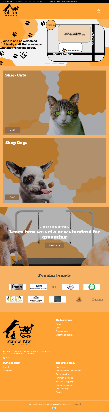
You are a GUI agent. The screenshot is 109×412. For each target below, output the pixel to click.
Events (59, 392)
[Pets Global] (14, 299)
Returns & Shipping (65, 381)
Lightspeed (76, 404)
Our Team (60, 367)
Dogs (58, 324)
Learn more (54, 245)
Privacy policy (62, 374)
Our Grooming (62, 388)
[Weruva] (79, 299)
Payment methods (64, 378)
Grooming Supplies (65, 335)
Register (7, 367)
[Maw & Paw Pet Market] (11, 11)
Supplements (62, 331)
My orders (7, 370)
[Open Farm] (92, 287)
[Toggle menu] (103, 11)
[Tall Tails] (58, 299)
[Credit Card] (54, 408)
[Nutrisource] (70, 287)
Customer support (64, 385)
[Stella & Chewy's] (36, 299)
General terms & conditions (68, 370)
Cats (58, 327)
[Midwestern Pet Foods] (39, 287)
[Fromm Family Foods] (17, 287)
